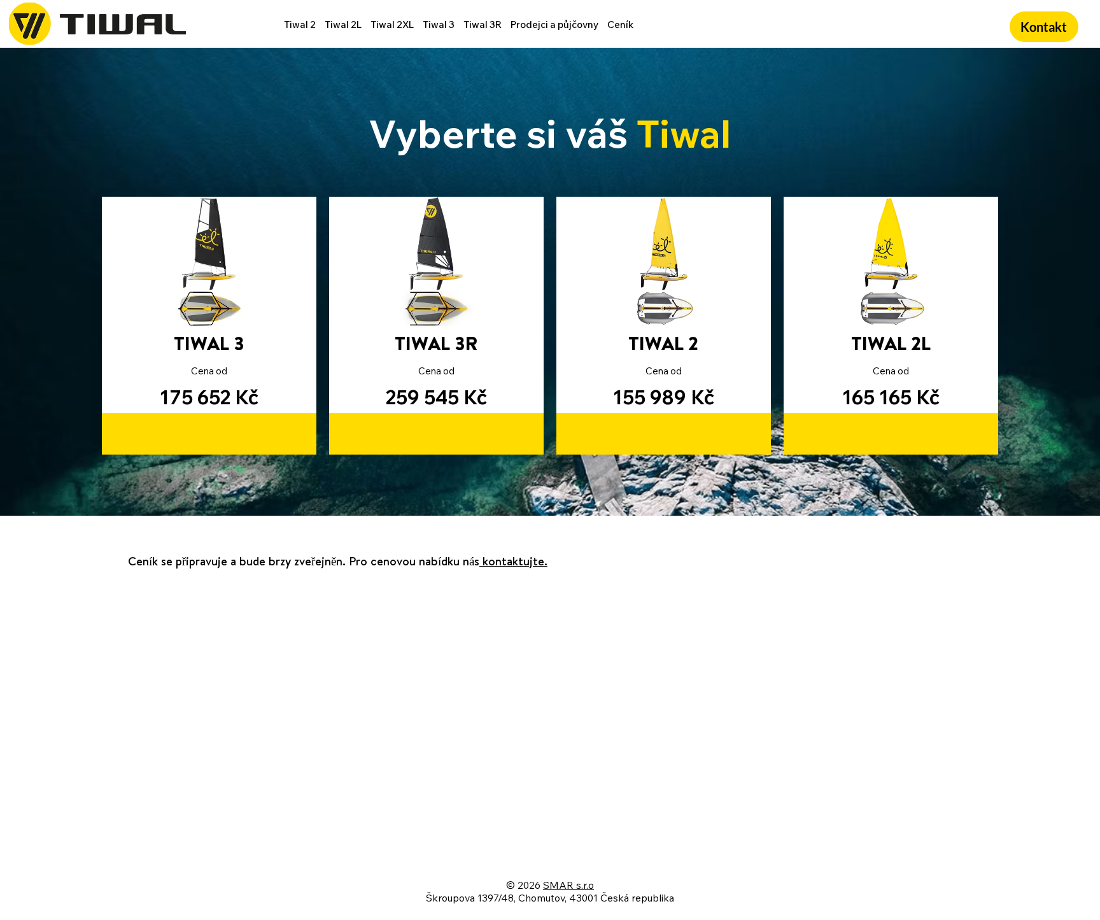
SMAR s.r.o (568, 885)
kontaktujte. (513, 561)
